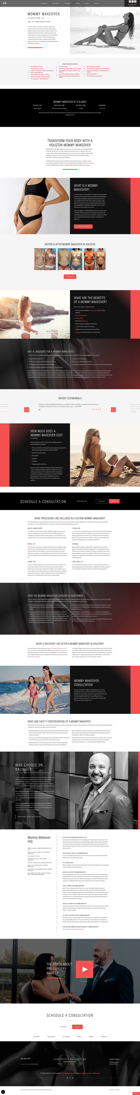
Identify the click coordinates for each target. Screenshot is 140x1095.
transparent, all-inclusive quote (41, 470)
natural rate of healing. (35, 657)
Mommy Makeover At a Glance (37, 68)
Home (29, 22)
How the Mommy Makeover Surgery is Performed (69, 74)
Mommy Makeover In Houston (43, 22)
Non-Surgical (68, 3)
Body (33, 22)
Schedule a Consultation (70, 1015)
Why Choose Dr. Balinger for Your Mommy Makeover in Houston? (98, 71)
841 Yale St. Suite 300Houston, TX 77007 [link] (114, 1063)
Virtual (114, 501)
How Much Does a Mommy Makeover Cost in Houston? (70, 68)
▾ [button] (59, 3)
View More (70, 276)
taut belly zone (85, 321)
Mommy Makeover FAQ (91, 74)
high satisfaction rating (78, 375)
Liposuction (77, 332)
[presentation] (26, 409)
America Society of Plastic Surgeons (81, 377)
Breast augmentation (61, 531)
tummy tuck (44, 565)
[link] (25, 1058)
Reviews (87, 3)
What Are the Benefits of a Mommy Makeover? (40, 76)
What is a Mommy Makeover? (37, 72)
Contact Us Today (83, 226)
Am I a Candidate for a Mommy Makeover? (40, 79)
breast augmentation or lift (80, 205)
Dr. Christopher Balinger (61, 155)
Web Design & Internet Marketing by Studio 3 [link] (45, 1089)
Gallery (77, 3)
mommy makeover (88, 1073)
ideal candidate (87, 355)
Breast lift (30, 547)
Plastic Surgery (55, 3)
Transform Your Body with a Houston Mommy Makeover (42, 70)
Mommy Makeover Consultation (93, 66)
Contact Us (96, 3)
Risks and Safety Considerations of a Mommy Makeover (98, 68)
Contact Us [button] (136, 1093)
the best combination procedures (61, 522)
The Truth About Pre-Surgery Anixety (94, 76)
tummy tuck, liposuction (91, 205)
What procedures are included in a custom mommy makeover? (69, 71)
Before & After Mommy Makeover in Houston (40, 74)
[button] (3, 1092)
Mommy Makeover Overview (37, 66)
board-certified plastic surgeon (22, 781)
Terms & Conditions (112, 1089)
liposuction (32, 377)
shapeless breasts (94, 310)
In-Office (101, 501)
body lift (95, 565)
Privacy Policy (118, 1089)
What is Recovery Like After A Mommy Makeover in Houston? (69, 76)
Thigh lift (77, 326)
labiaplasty (94, 551)
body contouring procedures (67, 1073)
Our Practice (43, 3)
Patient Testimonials (63, 66)
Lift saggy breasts (79, 318)
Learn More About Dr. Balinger (29, 816)
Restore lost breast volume (81, 315)
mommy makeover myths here (77, 929)
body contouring (44, 355)
